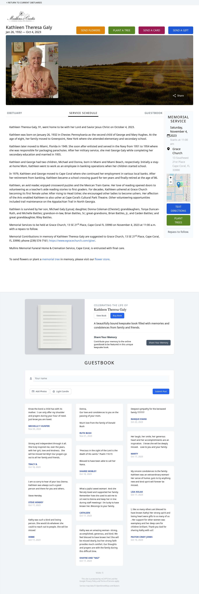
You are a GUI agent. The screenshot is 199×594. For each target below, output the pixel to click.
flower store (102, 259)
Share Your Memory (158, 342)
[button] (178, 185)
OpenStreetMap (102, 586)
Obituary (14, 113)
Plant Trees (178, 220)
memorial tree (51, 259)
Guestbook (154, 113)
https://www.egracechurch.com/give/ (72, 240)
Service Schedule (83, 113)
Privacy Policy (91, 581)
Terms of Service (107, 581)
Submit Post (161, 391)
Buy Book (117, 315)
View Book (101, 315)
